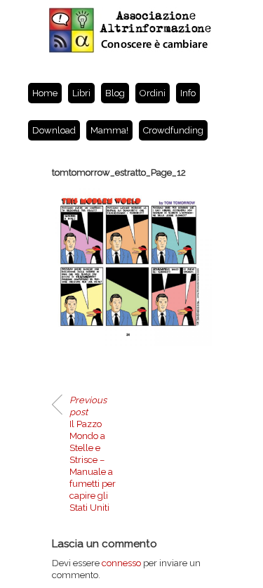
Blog (115, 93)
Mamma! (109, 130)
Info (188, 93)
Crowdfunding (173, 130)
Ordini (153, 93)
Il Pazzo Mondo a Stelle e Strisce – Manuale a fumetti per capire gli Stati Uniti (92, 454)
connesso (121, 563)
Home (45, 93)
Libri (81, 93)
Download (54, 130)
